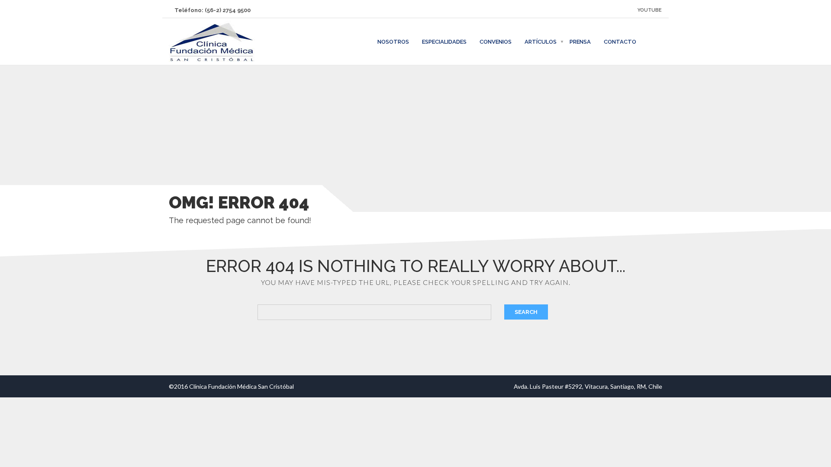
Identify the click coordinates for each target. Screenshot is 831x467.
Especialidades (444, 41)
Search (526, 312)
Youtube (650, 10)
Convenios (496, 41)
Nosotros (393, 41)
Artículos (541, 41)
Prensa (580, 41)
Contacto (620, 41)
